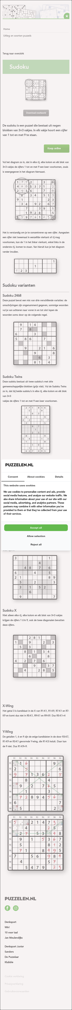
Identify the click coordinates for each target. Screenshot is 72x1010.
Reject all (36, 544)
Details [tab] (59, 476)
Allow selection (36, 536)
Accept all (36, 527)
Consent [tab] (13, 476)
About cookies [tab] (36, 476)
